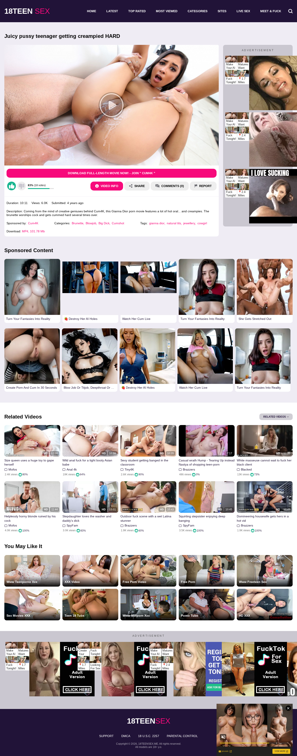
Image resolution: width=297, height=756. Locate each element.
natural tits (174, 223)
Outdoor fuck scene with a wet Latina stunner (145, 518)
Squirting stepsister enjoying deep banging (202, 518)
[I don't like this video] (21, 186)
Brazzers (189, 469)
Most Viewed (166, 11)
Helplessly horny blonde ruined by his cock (30, 518)
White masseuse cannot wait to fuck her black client (264, 462)
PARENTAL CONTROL (182, 736)
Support (106, 736)
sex (27, 11)
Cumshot (118, 223)
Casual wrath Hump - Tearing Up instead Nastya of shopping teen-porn (207, 462)
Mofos (12, 469)
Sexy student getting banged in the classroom (144, 462)
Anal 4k (72, 469)
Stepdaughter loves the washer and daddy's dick (86, 518)
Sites (222, 11)
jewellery (189, 223)
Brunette (77, 223)
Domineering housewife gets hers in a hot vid (263, 518)
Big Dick (104, 223)
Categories (197, 11)
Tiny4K (129, 469)
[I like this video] (11, 186)
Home (91, 11)
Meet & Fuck (270, 11)
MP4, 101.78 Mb (33, 231)
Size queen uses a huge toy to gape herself (29, 462)
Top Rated (137, 11)
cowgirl (202, 223)
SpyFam (72, 525)
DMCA (125, 736)
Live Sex (243, 11)
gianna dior (157, 223)
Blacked (246, 469)
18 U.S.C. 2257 (148, 736)
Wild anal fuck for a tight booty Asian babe (87, 462)
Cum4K (33, 223)
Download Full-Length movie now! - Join (111, 173)
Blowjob (91, 223)
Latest (112, 11)
